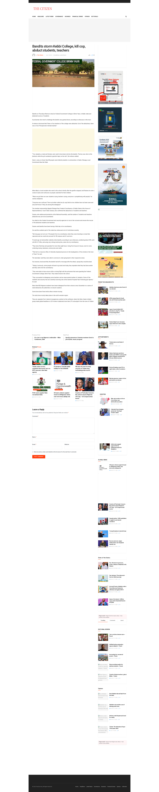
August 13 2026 (115, 414)
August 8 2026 (113, 360)
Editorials (94, 16)
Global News (58, 389)
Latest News (49, 16)
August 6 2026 (113, 325)
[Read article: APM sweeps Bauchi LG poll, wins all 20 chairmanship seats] (103, 301)
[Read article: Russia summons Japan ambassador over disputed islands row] (103, 543)
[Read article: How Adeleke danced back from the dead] (103, 696)
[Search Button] (126, 16)
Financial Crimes (77, 16)
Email (34, 444)
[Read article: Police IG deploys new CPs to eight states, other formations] (103, 370)
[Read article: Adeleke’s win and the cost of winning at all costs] (103, 707)
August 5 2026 (113, 719)
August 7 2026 (113, 371)
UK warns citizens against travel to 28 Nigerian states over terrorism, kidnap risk (62, 394)
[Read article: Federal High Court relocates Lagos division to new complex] (103, 324)
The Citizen (40, 55)
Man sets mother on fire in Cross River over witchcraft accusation (118, 400)
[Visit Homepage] (42, 8)
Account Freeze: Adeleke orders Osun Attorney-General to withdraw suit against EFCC (117, 588)
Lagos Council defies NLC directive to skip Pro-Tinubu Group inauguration (116, 311)
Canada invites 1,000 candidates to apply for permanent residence (117, 520)
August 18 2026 (114, 291)
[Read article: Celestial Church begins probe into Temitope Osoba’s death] (105, 412)
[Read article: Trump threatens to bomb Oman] (103, 533)
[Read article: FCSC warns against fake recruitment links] (41, 384)
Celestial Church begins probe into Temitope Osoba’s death (117, 411)
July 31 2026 (113, 730)
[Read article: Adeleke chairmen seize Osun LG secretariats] (103, 290)
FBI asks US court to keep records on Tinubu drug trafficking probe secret (83, 368)
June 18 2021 (49, 55)
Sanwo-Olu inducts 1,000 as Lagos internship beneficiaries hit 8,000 (117, 600)
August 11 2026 (114, 678)
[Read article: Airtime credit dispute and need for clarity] (103, 718)
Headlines (41, 16)
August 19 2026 (114, 345)
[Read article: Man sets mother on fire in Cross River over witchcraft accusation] (105, 401)
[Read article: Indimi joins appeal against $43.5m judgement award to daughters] (105, 447)
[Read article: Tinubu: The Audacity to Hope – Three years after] (103, 729)
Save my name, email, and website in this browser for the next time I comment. (55, 452)
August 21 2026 (36, 374)
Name (34, 437)
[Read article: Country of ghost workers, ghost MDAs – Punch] (103, 677)
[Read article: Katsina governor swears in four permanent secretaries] (103, 381)
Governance (59, 16)
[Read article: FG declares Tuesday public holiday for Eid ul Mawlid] (63, 358)
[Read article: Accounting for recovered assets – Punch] (103, 657)
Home (34, 16)
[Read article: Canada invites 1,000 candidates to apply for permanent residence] (103, 521)
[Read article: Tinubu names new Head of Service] (103, 344)
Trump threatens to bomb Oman (117, 531)
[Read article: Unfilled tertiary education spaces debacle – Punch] (103, 647)
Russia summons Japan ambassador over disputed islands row (116, 542)
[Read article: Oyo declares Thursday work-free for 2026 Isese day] (103, 578)
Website (67, 444)
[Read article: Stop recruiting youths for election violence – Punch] (103, 667)
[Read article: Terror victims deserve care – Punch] (103, 637)
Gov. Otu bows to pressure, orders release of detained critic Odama (117, 564)
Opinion (87, 16)
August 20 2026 (115, 404)
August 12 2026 (114, 314)
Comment (35, 416)
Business (67, 16)
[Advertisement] (79, 30)
